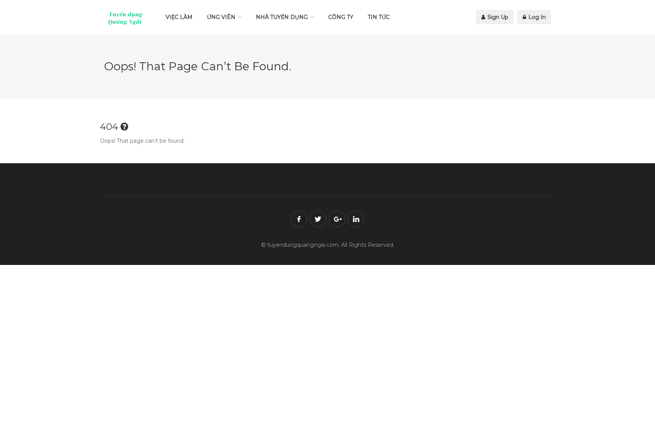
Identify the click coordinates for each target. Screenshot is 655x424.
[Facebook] (299, 219)
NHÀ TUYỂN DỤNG (282, 17)
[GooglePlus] (337, 219)
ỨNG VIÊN (221, 17)
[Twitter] (318, 219)
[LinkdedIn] (356, 219)
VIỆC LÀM (179, 17)
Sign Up (497, 17)
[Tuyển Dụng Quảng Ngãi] (125, 18)
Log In (536, 17)
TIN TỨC (379, 17)
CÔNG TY (340, 17)
